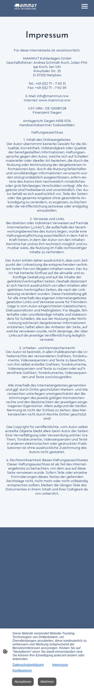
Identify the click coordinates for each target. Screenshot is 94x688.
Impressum (60, 665)
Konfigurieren (22, 670)
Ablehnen (47, 682)
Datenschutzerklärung (28, 665)
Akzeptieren (22, 682)
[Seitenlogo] (25, 6)
